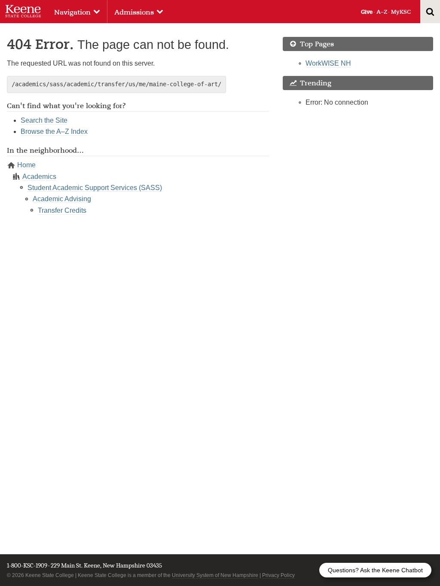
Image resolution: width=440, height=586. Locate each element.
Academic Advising (62, 198)
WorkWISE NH (328, 63)
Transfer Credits (62, 210)
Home (26, 165)
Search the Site (44, 120)
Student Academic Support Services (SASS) (95, 187)
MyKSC (401, 12)
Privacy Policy (278, 575)
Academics (39, 176)
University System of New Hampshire (215, 575)
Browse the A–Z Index (54, 131)
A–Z (381, 12)
